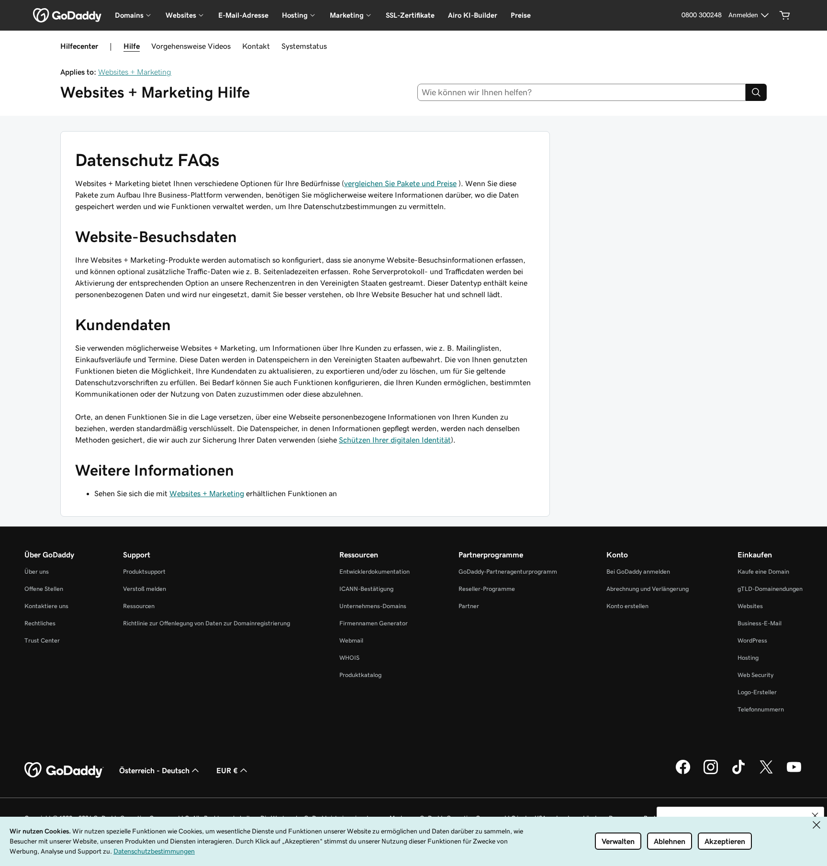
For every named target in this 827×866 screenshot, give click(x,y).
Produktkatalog (360, 675)
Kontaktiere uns (46, 606)
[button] (815, 815)
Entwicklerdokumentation (374, 571)
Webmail (351, 640)
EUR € (227, 770)
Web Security (755, 675)
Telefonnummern (761, 709)
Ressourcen (139, 606)
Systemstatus (304, 46)
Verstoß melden (144, 589)
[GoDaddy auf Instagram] (710, 773)
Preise (521, 15)
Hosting (748, 658)
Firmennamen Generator (373, 623)
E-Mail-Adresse (243, 15)
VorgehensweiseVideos (191, 46)
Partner (468, 606)
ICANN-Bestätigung (366, 589)
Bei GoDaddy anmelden (638, 571)
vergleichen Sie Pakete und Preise (400, 183)
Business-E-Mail (760, 623)
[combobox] (582, 92)
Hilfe (131, 46)
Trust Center (42, 640)
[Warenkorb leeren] (785, 15)
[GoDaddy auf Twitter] (766, 773)
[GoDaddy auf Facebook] (683, 773)
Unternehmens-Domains (372, 606)
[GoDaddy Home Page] (64, 770)
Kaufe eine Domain (763, 571)
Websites (750, 606)
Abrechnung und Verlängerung (647, 589)
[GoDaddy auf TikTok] (738, 773)
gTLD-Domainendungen (770, 589)
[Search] (756, 92)
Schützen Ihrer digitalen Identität (395, 440)
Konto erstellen (627, 606)
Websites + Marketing (134, 72)
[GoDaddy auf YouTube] (794, 773)
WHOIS (349, 658)
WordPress (752, 640)
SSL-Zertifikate (410, 15)
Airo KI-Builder (472, 15)
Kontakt (256, 46)
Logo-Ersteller (757, 692)
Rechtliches (40, 623)
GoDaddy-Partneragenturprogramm (507, 571)
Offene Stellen (43, 589)
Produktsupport (144, 571)
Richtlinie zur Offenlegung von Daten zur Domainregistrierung (206, 623)
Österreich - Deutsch (154, 770)
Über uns (36, 571)
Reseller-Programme (486, 589)
